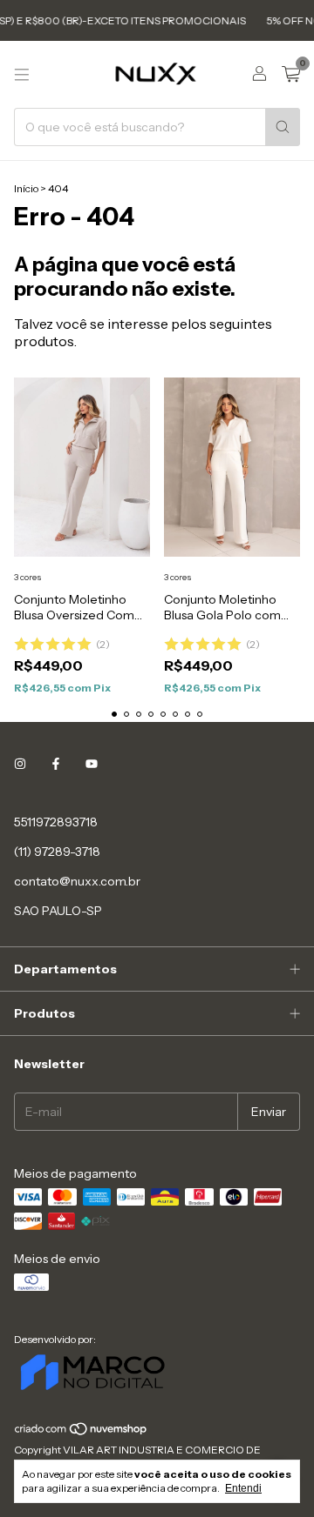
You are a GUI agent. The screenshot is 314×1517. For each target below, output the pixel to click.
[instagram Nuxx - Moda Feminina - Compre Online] (20, 764)
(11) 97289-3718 (57, 851)
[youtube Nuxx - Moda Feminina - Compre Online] (91, 764)
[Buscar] (282, 127)
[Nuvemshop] (81, 1432)
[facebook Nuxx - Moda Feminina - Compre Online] (56, 764)
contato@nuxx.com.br (77, 881)
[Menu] (22, 75)
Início (26, 188)
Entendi (243, 1488)
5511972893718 (56, 822)
